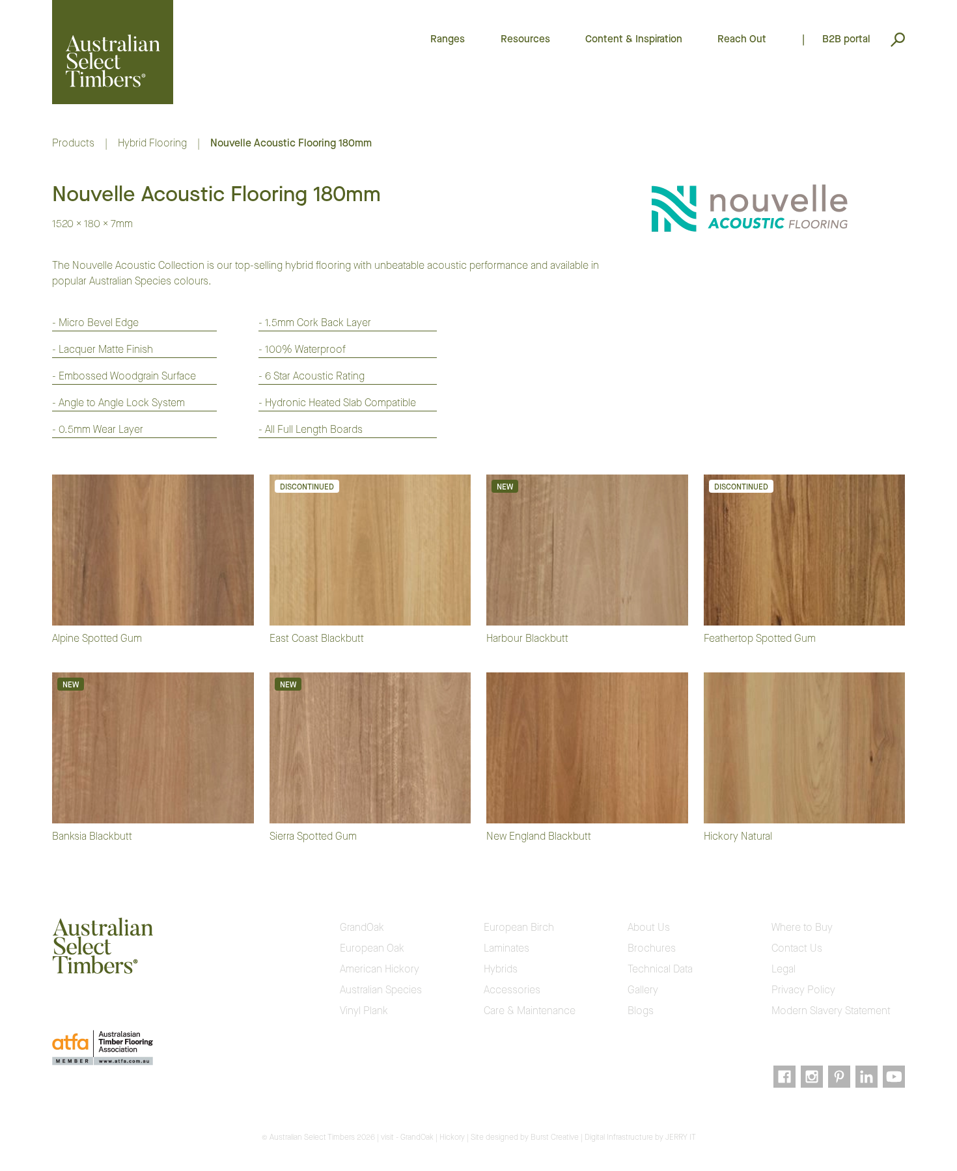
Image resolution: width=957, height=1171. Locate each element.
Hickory (452, 1137)
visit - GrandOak (407, 1137)
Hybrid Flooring (152, 143)
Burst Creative (555, 1137)
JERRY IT (680, 1137)
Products (73, 143)
